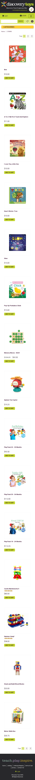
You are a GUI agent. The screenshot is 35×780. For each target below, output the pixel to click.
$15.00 (6, 263)
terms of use (29, 765)
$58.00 (6, 641)
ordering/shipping (19, 765)
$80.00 (6, 594)
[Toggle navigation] (31, 16)
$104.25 (7, 357)
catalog (10, 765)
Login (24, 16)
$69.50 (15, 357)
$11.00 (6, 121)
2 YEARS (9, 31)
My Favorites (27, 20)
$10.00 (6, 74)
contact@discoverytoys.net (19, 10)
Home (3, 31)
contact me (21, 767)
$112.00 (7, 499)
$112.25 (7, 546)
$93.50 (6, 452)
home (4, 765)
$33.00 (6, 688)
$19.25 (6, 404)
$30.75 (6, 736)
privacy (14, 767)
